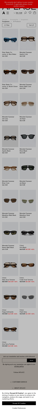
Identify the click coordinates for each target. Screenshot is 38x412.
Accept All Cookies (19, 403)
